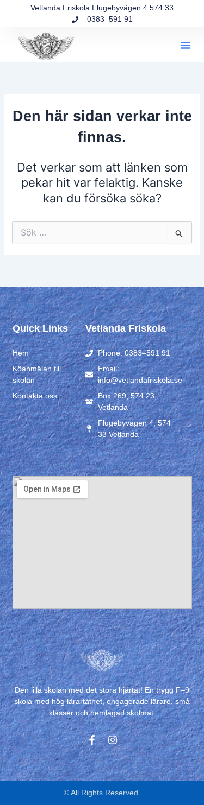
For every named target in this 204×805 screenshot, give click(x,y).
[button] (185, 45)
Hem (21, 352)
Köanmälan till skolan (37, 374)
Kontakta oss (35, 395)
